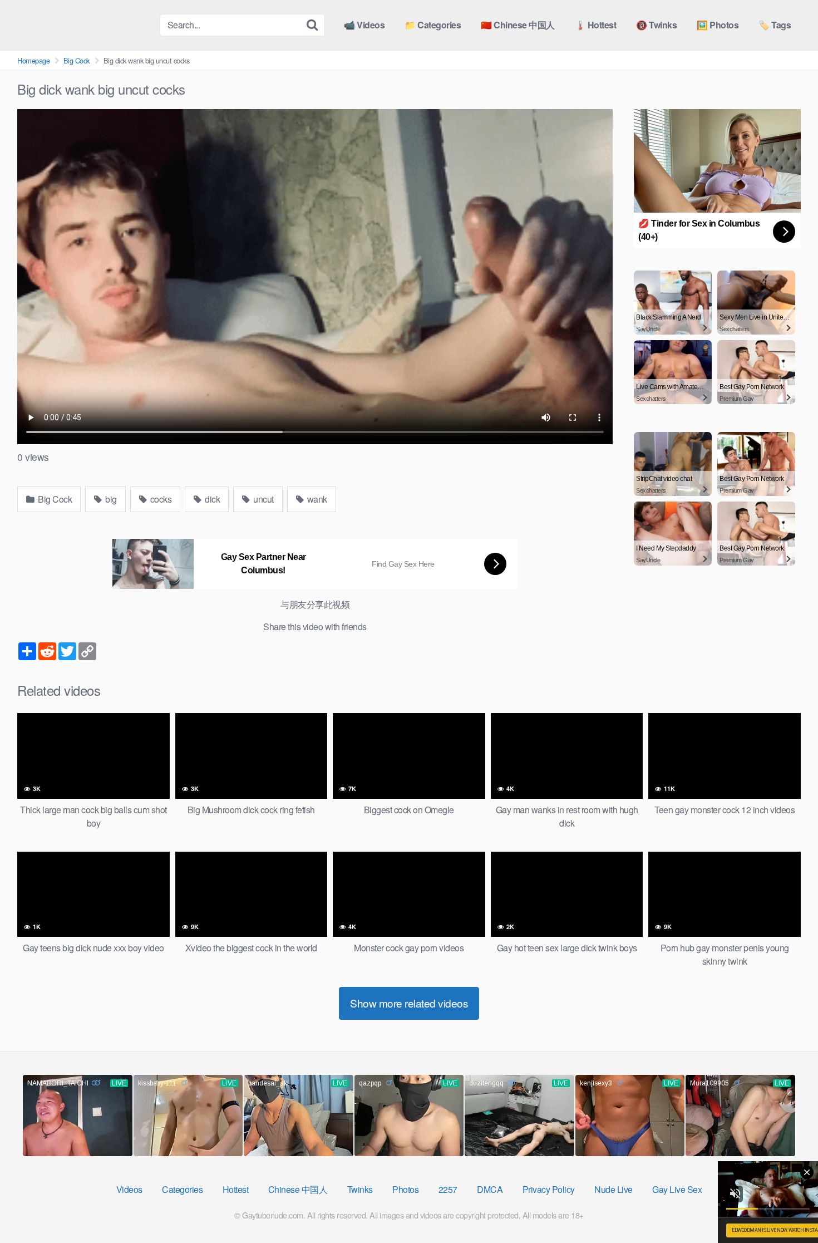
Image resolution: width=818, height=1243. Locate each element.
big (110, 499)
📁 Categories (433, 24)
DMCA (489, 1189)
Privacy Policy (549, 1189)
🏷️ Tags (774, 24)
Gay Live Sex (677, 1189)
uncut (263, 499)
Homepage (33, 60)
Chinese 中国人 (298, 1189)
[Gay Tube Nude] (84, 24)
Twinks (360, 1189)
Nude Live (613, 1189)
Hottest (236, 1189)
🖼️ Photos (717, 24)
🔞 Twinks (656, 24)
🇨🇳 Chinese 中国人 (518, 24)
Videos (129, 1189)
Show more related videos (409, 1002)
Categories (182, 1189)
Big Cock (76, 60)
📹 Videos (364, 24)
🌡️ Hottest (596, 24)
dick (211, 499)
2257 (447, 1189)
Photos (405, 1189)
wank (316, 499)
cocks (159, 499)
